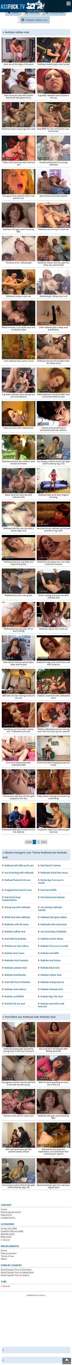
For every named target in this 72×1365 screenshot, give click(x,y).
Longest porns (8, 1217)
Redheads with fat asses (17, 924)
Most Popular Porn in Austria (15, 1275)
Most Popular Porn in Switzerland (17, 1272)
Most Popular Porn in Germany (16, 1269)
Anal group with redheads (17, 907)
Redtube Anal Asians (51, 960)
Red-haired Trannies (51, 865)
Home (4, 1209)
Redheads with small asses (54, 924)
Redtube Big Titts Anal (52, 996)
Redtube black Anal (50, 967)
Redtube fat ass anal (15, 1003)
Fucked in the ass (12, 1231)
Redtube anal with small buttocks (51, 1005)
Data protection (9, 1253)
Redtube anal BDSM (14, 996)
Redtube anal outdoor (15, 989)
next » (44, 841)
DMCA (4, 1259)
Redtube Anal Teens (14, 953)
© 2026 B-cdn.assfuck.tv (36, 1295)
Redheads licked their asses (54, 872)
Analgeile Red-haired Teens (18, 890)
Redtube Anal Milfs (50, 953)
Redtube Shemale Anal (52, 989)
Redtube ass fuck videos (16, 945)
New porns (6, 1214)
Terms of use (7, 1256)
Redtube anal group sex (52, 982)
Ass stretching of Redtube (53, 931)
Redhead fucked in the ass (17, 880)
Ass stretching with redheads (19, 872)
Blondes (8, 1234)
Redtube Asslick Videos (52, 938)
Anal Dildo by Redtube (15, 938)
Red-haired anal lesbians (53, 897)
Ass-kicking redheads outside (50, 909)
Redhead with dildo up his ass (19, 865)
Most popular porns (11, 1212)
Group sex (9, 1228)
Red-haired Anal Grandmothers (11, 899)
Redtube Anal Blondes (15, 974)
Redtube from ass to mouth (54, 945)
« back (28, 841)
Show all (6, 1240)
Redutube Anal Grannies (16, 960)
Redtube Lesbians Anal (16, 967)
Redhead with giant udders (54, 917)
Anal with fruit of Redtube (17, 982)
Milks (6, 1236)
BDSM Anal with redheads (17, 917)
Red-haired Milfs (49, 890)
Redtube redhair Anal (15, 931)
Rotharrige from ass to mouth (51, 881)
